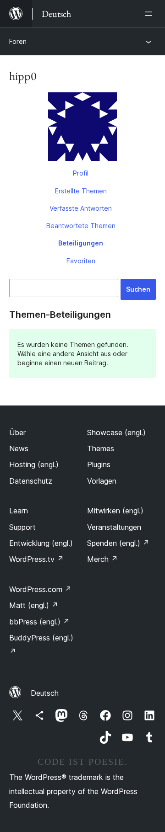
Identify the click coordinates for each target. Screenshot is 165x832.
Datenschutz (30, 480)
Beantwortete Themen (81, 225)
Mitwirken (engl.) (115, 510)
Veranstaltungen (114, 527)
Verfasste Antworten (81, 208)
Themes (100, 448)
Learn (18, 510)
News (18, 448)
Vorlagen (101, 480)
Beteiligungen (80, 243)
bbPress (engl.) (39, 621)
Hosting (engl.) (34, 464)
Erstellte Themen (81, 191)
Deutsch (45, 693)
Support (22, 527)
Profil (80, 173)
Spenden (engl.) (118, 543)
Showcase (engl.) (116, 432)
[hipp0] (82, 128)
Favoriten (80, 261)
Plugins (98, 464)
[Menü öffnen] (150, 13)
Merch (102, 559)
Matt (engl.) (33, 605)
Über (17, 432)
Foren (18, 41)
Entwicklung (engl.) (41, 543)
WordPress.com (40, 589)
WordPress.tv (36, 559)
